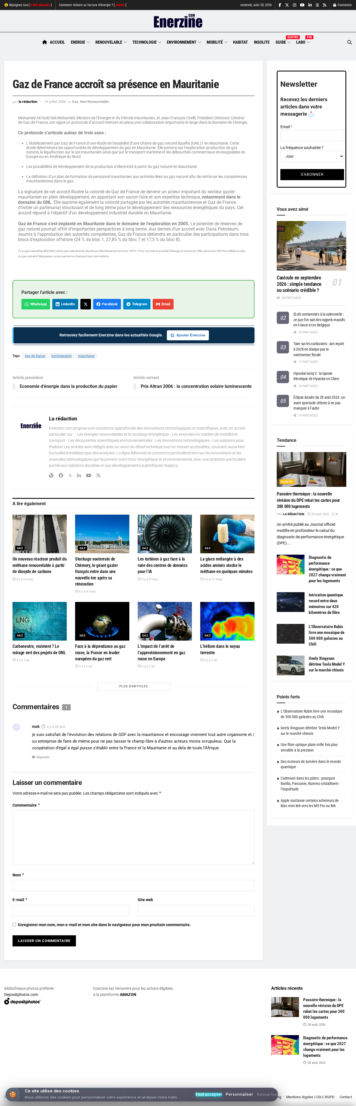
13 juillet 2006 (55, 102)
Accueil (57, 42)
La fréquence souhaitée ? (301, 147)
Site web (145, 899)
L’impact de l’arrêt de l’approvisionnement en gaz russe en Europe (161, 652)
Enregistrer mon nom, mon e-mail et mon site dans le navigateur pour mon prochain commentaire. (104, 925)
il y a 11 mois (212, 579)
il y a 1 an (22, 660)
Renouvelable (108, 42)
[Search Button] (349, 42)
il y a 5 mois (149, 579)
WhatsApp (38, 304)
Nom (18, 874)
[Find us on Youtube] (302, 5)
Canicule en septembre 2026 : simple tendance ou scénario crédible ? (299, 284)
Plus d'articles (133, 686)
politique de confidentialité (159, 1100)
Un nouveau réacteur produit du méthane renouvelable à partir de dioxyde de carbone (39, 565)
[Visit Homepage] (178, 21)
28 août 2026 (319, 514)
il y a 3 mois (24, 579)
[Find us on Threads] (317, 5)
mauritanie (86, 356)
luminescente (61, 356)
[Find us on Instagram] (294, 5)
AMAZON (128, 994)
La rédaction (28, 102)
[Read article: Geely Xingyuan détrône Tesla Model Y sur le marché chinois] (291, 666)
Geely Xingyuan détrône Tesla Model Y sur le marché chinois (327, 664)
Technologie (144, 42)
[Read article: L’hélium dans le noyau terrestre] (227, 621)
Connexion (344, 5)
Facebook (109, 304)
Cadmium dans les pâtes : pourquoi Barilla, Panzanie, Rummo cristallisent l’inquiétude (309, 783)
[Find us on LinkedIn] (310, 5)
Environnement (181, 42)
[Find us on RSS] (324, 5)
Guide (283, 41)
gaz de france (35, 356)
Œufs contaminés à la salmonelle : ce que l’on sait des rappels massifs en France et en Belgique (319, 319)
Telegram (138, 304)
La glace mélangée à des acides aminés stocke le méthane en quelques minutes (226, 565)
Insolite (262, 42)
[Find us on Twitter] (287, 5)
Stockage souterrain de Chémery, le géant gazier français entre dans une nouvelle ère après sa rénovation (96, 571)
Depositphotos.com (21, 994)
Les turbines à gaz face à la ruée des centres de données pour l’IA (162, 565)
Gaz (75, 102)
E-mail (20, 899)
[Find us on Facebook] (280, 5)
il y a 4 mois (87, 591)
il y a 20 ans (56, 727)
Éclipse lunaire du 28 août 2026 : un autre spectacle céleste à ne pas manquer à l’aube (319, 402)
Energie (78, 42)
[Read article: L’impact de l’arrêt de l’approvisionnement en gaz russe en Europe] (165, 621)
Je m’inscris (323, 1089)
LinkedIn (67, 304)
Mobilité (215, 42)
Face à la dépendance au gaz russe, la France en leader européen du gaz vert (100, 652)
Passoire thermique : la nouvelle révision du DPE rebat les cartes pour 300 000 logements (308, 500)
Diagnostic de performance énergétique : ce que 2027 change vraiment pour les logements (327, 569)
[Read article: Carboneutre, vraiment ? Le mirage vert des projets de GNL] (40, 621)
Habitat (240, 42)
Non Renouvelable (94, 102)
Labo (303, 41)
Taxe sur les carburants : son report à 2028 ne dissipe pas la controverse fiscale (318, 349)
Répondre (43, 757)
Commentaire (26, 805)
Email (165, 304)
